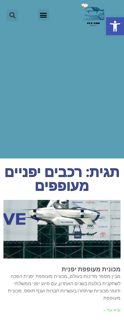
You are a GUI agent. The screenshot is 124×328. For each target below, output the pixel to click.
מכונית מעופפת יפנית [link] (91, 269)
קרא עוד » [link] (112, 310)
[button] (43, 14)
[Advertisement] (62, 96)
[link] (115, 26)
